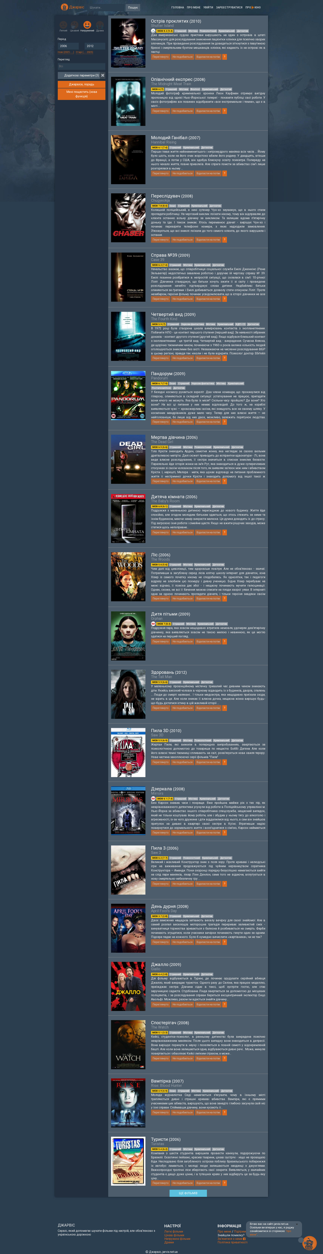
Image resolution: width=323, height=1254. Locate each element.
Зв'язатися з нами (230, 1239)
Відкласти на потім (208, 56)
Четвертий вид (173, 314)
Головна (177, 7)
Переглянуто (161, 56)
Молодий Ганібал (175, 137)
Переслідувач (172, 196)
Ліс (160, 554)
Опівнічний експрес (178, 79)
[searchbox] (81, 66)
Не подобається (183, 56)
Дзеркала (168, 788)
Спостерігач (170, 1022)
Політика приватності (232, 1242)
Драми (169, 1242)
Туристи (166, 1139)
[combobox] (81, 66)
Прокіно (253, 7)
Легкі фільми (173, 1231)
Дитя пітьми (170, 614)
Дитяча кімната (174, 496)
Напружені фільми (177, 1239)
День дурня (169, 906)
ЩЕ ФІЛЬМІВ (188, 1193)
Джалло (166, 964)
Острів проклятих (176, 21)
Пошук (133, 7)
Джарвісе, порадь (81, 84)
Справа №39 (170, 255)
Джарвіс (76, 7)
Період (62, 39)
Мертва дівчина (174, 437)
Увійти (208, 7)
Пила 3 (164, 848)
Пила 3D (166, 730)
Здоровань (169, 672)
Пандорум (168, 373)
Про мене (193, 7)
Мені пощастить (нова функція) (81, 94)
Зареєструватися (229, 7)
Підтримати (242, 1231)
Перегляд (64, 59)
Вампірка (167, 1081)
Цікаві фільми (174, 1235)
